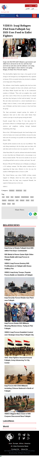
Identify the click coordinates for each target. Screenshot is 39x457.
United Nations (25, 197)
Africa (21, 443)
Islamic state (11, 200)
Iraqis (9, 203)
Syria (7, 197)
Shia (12, 197)
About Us (24, 449)
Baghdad (17, 197)
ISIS (17, 200)
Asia (10, 443)
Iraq (25, 190)
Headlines (12, 190)
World (6, 426)
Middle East (19, 190)
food (32, 200)
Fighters (4, 200)
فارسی (27, 9)
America (27, 443)
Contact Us (15, 449)
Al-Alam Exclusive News (19, 446)
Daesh (27, 200)
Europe (15, 443)
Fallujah (22, 200)
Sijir (13, 203)
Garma (4, 203)
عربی (32, 9)
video (32, 197)
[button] (19, 48)
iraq (3, 197)
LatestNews (8, 421)
